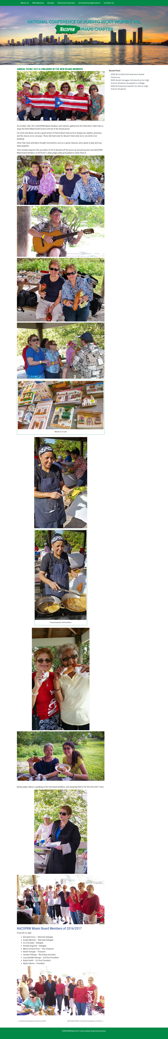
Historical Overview (66, 3)
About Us (25, 3)
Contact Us (109, 3)
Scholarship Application (89, 3)
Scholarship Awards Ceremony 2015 (31, 1021)
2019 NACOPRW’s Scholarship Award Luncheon (85, 1021)
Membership (38, 3)
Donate (50, 3)
